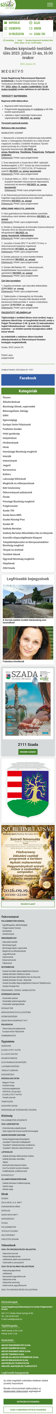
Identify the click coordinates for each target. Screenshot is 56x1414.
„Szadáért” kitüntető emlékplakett (16, 1142)
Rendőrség (13, 152)
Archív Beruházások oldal (14, 1360)
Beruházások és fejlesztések (16, 1012)
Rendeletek (7, 931)
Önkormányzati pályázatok (17, 492)
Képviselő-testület (9, 942)
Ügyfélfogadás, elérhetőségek (14, 925)
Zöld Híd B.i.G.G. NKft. (11, 1202)
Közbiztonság (8, 1085)
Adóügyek (6, 1046)
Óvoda (6, 496)
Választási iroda (9, 1279)
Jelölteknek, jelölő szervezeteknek (16, 1259)
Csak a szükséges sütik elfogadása (28, 1410)
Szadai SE (8, 524)
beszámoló (35, 171)
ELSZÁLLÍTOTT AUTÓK (12, 1094)
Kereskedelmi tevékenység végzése (19, 1110)
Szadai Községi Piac (14, 519)
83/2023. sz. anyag (37, 184)
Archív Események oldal (13, 1348)
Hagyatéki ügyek (9, 1106)
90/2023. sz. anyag (22, 273)
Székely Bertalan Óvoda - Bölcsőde (16, 980)
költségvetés (26, 235)
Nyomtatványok (9, 1058)
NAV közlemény (11, 488)
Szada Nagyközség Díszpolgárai (15, 1139)
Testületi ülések (11, 554)
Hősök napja (7, 1186)
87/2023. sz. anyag (25, 249)
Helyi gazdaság (11, 433)
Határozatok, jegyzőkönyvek (14, 1285)
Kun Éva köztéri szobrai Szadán (15, 1168)
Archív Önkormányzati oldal (16, 1345)
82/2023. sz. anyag (19, 171)
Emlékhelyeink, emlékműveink (14, 1171)
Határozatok (7, 957)
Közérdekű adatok (10, 998)
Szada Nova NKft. (12, 515)
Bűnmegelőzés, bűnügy (15, 411)
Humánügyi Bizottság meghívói (20, 451)
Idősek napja (7, 1189)
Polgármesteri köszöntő (14, 1120)
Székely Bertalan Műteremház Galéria (18, 1156)
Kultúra (7, 474)
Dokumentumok (9, 960)
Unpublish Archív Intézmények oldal (20, 1357)
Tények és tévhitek (13, 549)
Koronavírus (9, 469)
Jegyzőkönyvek (8, 954)
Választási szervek (10, 1253)
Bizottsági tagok (9, 945)
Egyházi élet (7, 1175)
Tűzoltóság (25, 152)
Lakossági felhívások (14, 478)
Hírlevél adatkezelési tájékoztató (19, 1366)
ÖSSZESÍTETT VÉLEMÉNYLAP (16, 312)
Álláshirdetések (11, 401)
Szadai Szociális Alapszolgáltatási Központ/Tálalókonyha (26, 983)
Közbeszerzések (9, 1016)
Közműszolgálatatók (11, 1088)
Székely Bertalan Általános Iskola (16, 974)
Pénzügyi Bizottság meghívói (19, 501)
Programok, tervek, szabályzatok (18, 990)
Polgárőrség (38, 152)
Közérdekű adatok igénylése (14, 1001)
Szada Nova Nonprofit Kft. (14, 1020)
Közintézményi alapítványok (14, 1128)
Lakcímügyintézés (10, 1066)
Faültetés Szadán (12, 429)
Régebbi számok (28, 752)
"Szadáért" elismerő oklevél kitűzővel (17, 1148)
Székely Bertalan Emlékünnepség (16, 1183)
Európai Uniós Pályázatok (17, 424)
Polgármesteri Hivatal (11, 928)
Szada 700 (8, 510)
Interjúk (7, 456)
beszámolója (24, 109)
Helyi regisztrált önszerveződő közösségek (20, 1131)
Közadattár (7, 1008)
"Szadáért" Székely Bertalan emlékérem (18, 1145)
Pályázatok (7, 963)
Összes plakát (28, 904)
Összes (7, 397)
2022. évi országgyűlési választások (19, 1290)
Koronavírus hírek (10, 1206)
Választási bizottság (11, 1282)
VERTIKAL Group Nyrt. (11, 1091)
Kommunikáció (8, 1036)
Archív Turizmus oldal (12, 1354)
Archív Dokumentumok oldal (16, 1351)
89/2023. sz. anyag (25, 259)
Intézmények (10, 460)
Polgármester (10, 506)
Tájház (5, 1162)
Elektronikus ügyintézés (13, 1062)
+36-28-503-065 (12, 1316)
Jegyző (7, 465)
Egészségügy (10, 420)
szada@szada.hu (14, 1319)
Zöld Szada (9, 568)
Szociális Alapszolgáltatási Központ (22, 537)
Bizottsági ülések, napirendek (19, 406)
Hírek (20, 40)
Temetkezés (7, 1102)
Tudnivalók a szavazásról (13, 1262)
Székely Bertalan (12, 528)
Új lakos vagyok (9, 1054)
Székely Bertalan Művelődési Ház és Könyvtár (28, 533)
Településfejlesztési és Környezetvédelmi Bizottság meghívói (26, 544)
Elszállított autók (11, 1050)
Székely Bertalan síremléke (13, 1159)
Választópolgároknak (11, 1256)
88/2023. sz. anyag (30, 118)
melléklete (39, 109)
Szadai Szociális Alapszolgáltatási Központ (20, 971)
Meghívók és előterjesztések (18, 483)
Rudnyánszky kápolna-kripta (14, 1165)
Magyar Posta (8, 1082)
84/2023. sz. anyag (21, 201)
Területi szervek (9, 1070)
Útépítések (9, 563)
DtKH (5, 415)
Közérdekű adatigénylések (13, 1004)
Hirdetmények (10, 442)
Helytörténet (10, 438)
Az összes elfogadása (28, 1402)
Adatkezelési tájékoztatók (15, 1363)
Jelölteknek (7, 1273)
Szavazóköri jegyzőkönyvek (14, 1276)
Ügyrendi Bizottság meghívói (18, 558)
